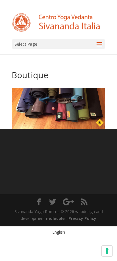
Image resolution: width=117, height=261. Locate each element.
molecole (55, 218)
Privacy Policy (82, 218)
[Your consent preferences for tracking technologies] (107, 251)
